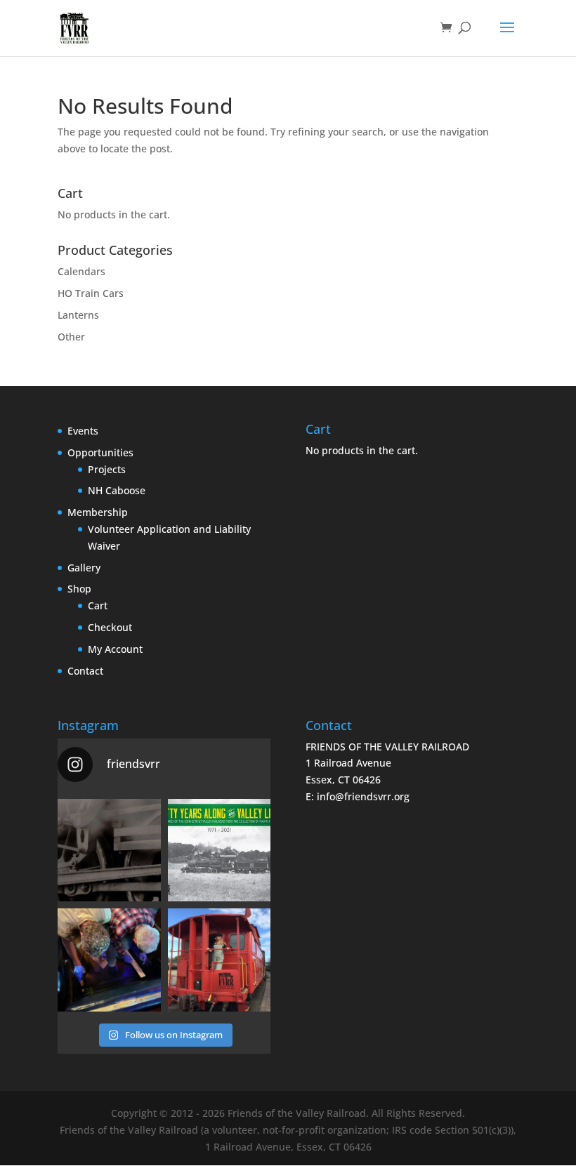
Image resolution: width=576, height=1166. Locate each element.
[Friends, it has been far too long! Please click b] (109, 850)
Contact (85, 670)
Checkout (110, 627)
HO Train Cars (91, 293)
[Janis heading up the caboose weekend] (219, 960)
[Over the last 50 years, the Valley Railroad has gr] (219, 850)
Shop (79, 588)
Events (82, 430)
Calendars (81, 271)
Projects (107, 469)
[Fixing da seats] (109, 960)
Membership (97, 512)
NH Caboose (116, 490)
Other (71, 336)
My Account (115, 649)
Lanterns (78, 315)
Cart (97, 605)
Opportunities (100, 452)
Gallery (83, 567)
